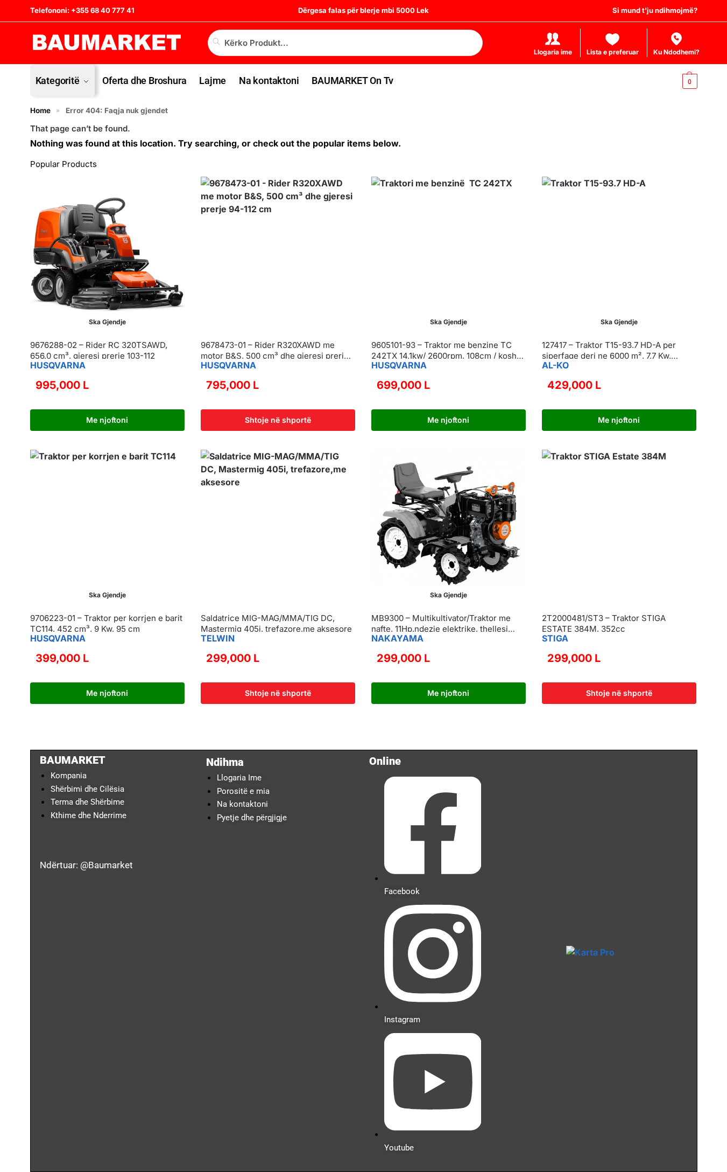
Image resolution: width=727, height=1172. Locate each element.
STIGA (555, 638)
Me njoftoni (107, 419)
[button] (681, 80)
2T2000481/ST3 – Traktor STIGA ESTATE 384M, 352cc (604, 623)
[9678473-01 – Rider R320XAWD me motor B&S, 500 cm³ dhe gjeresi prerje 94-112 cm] (278, 254)
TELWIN (218, 638)
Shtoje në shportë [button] (278, 419)
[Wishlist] (168, 193)
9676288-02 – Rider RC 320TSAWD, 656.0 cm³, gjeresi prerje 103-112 (98, 350)
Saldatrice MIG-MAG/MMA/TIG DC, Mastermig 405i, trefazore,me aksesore (276, 623)
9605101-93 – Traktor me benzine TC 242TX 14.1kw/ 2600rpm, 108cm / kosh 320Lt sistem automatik (444, 350)
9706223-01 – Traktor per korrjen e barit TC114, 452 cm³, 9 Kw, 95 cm (106, 623)
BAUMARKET (72, 760)
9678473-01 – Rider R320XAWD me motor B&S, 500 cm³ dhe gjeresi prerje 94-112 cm (275, 350)
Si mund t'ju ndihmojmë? (654, 10)
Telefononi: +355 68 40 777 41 (82, 10)
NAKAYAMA (397, 638)
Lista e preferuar (613, 52)
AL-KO (555, 365)
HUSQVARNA (58, 365)
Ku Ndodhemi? (676, 52)
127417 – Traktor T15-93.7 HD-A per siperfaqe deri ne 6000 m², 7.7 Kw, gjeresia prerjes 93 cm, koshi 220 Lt (610, 350)
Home (40, 110)
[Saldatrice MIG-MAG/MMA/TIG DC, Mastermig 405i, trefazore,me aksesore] (278, 527)
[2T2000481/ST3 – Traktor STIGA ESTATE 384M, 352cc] (619, 527)
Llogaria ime (553, 52)
